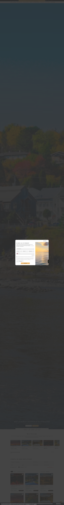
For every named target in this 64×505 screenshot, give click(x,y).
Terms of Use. (35, 504)
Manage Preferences (58, 503)
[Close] (63, 503)
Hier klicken (21, 261)
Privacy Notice (28, 504)
